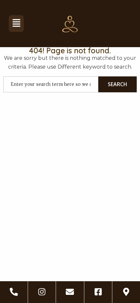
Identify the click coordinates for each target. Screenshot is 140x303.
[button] (16, 23)
